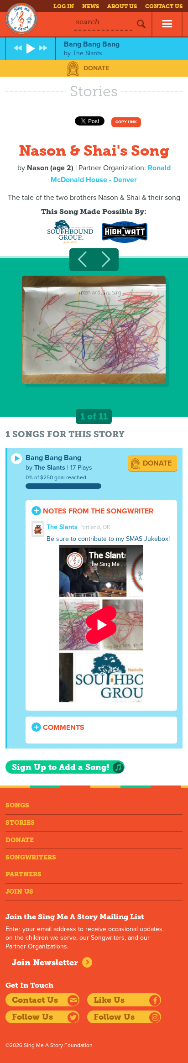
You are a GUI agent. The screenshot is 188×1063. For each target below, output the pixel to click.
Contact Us (164, 6)
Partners (23, 874)
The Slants (49, 467)
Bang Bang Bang (53, 457)
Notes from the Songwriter (97, 511)
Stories (20, 823)
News (90, 6)
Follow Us (32, 1017)
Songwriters (30, 857)
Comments (62, 727)
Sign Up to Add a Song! (60, 767)
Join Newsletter (45, 963)
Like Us (109, 1000)
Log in (63, 6)
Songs (17, 805)
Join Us (19, 891)
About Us (122, 6)
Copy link (126, 122)
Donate (96, 68)
